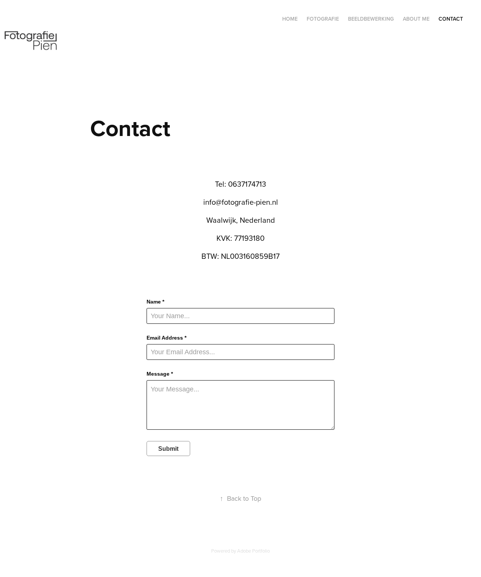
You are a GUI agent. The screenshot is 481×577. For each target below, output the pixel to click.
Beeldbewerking (371, 19)
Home (290, 19)
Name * (155, 301)
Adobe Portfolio (253, 550)
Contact (451, 19)
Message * (160, 373)
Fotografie (323, 19)
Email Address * (166, 337)
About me (416, 19)
